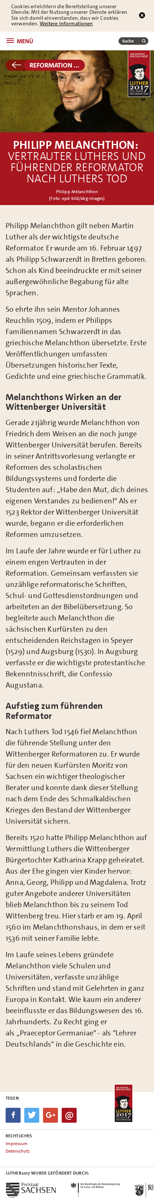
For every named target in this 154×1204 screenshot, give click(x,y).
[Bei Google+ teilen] (50, 1115)
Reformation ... (54, 65)
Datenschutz (18, 1151)
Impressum (17, 1144)
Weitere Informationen (66, 23)
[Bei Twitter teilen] (31, 1115)
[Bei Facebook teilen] (13, 1115)
